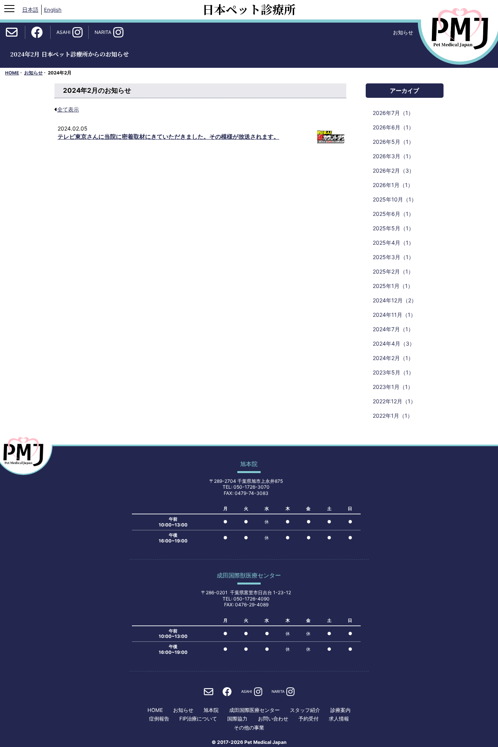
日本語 (30, 10)
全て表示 (68, 109)
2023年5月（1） (393, 372)
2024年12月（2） (395, 300)
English (52, 10)
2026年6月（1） (393, 127)
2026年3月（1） (393, 156)
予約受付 (308, 719)
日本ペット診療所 (249, 9)
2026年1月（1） (393, 185)
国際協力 (237, 719)
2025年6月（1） (393, 213)
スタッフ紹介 (305, 710)
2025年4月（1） (393, 242)
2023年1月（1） (393, 386)
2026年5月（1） (393, 141)
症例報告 (159, 719)
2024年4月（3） (394, 343)
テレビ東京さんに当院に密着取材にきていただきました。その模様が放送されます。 (168, 136)
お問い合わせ (273, 719)
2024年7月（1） (393, 329)
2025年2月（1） (393, 271)
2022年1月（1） (393, 415)
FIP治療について (198, 719)
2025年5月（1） (393, 228)
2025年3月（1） (393, 257)
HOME (12, 73)
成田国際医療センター (254, 710)
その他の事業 (249, 728)
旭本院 (211, 710)
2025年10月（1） (395, 199)
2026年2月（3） (393, 170)
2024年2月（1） (393, 358)
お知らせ (33, 73)
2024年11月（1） (394, 314)
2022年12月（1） (394, 401)
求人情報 (339, 719)
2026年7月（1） (393, 112)
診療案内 (340, 710)
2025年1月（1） (393, 286)
